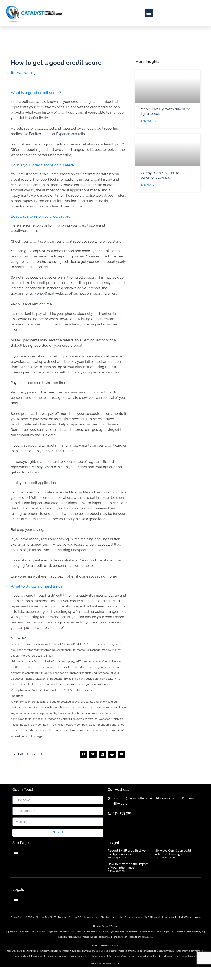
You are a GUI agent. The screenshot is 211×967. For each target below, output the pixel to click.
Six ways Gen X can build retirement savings (173, 852)
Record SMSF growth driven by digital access (128, 852)
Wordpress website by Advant (105, 963)
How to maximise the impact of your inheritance (128, 865)
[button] (149, 13)
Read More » (147, 121)
